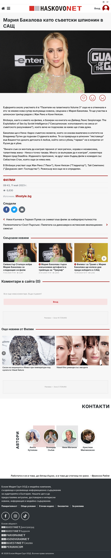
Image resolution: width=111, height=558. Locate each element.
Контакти (96, 406)
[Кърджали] (15, 531)
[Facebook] (5, 516)
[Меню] (8, 8)
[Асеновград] (15, 539)
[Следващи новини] (104, 258)
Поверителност (9, 506)
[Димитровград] (17, 527)
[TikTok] (25, 516)
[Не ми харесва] (103, 98)
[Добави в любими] (84, 98)
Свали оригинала (10, 33)
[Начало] (3, 8)
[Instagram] (15, 516)
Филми (9, 180)
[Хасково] (55, 8)
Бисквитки (63, 506)
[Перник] (12, 547)
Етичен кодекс (46, 506)
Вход (97, 8)
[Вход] (106, 8)
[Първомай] (13, 535)
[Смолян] (17, 543)
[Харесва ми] (93, 98)
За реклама (78, 506)
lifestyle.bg (24, 196)
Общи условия (28, 506)
